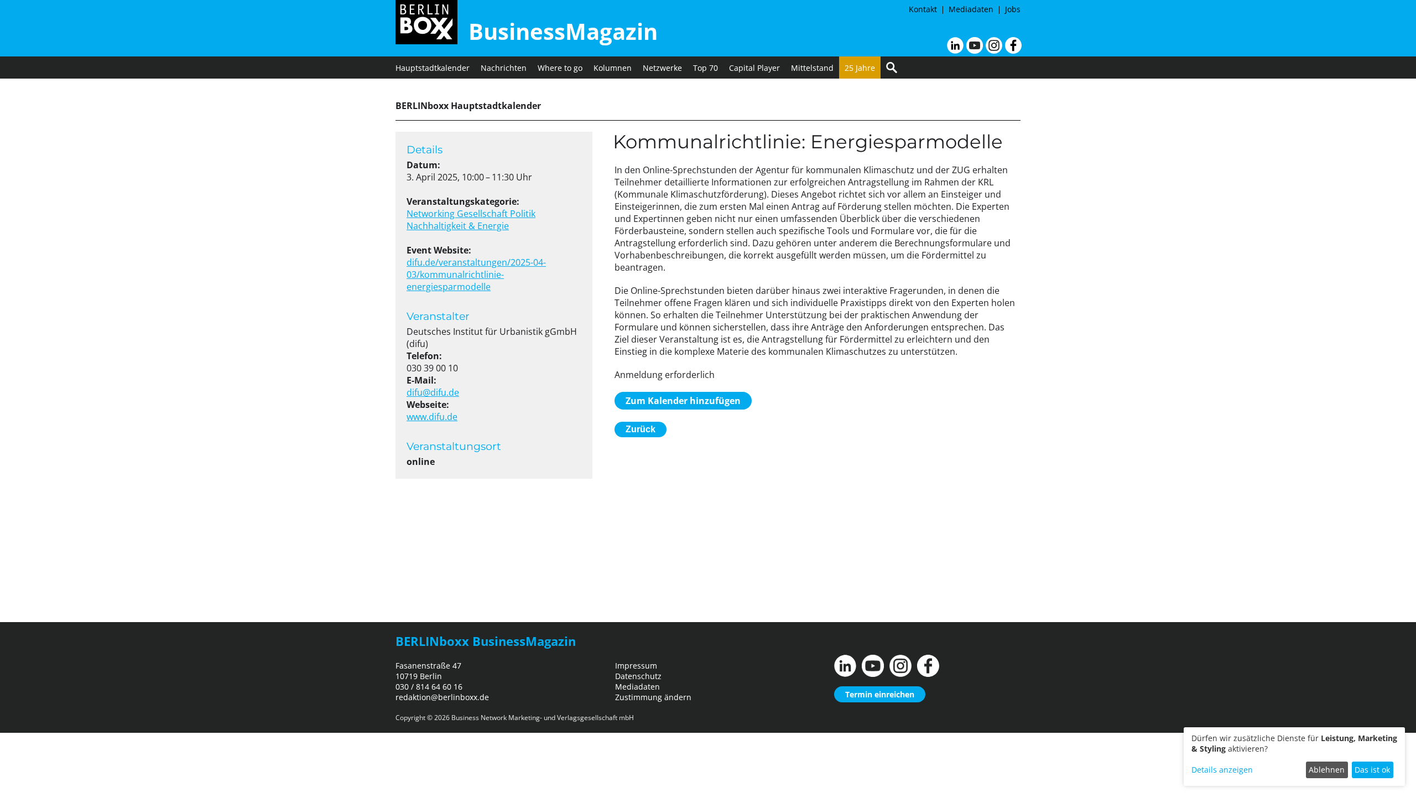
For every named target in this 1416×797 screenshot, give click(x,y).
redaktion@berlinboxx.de (442, 697)
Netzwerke (662, 68)
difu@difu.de (433, 392)
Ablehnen (1327, 769)
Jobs (1013, 9)
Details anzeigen (1222, 769)
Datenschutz (638, 676)
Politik (522, 214)
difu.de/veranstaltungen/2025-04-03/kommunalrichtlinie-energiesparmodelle (476, 274)
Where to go (560, 68)
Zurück (640, 429)
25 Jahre (860, 68)
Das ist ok (1372, 769)
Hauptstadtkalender (432, 68)
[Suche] (892, 67)
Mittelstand (812, 68)
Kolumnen (613, 68)
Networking (432, 214)
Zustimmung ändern (653, 697)
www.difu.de (432, 417)
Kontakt (923, 9)
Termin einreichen (879, 694)
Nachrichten (504, 68)
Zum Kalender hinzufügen (683, 401)
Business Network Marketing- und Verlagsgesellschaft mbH (542, 717)
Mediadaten (971, 9)
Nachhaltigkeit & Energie (458, 226)
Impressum (636, 665)
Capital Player (754, 68)
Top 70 (705, 68)
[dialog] (1294, 756)
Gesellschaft (483, 214)
